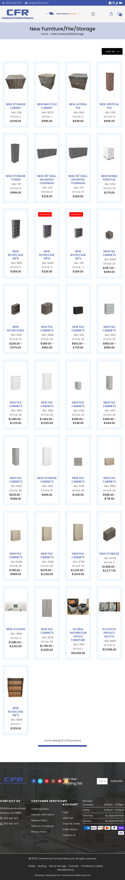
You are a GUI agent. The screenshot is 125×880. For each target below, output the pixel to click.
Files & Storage (57, 866)
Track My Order (71, 823)
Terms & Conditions (42, 826)
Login (65, 812)
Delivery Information (42, 814)
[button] (93, 14)
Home (44, 34)
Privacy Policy (39, 831)
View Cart (67, 818)
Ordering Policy (40, 809)
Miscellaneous (65, 869)
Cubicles (74, 866)
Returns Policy (39, 820)
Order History (70, 829)
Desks (31, 866)
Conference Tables (92, 866)
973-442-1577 (11, 818)
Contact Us (69, 835)
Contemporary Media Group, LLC (76, 875)
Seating (42, 866)
